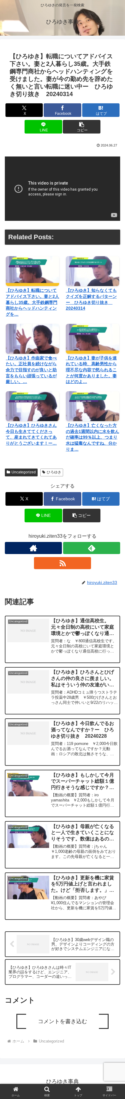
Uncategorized (24, 472)
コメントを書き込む (62, 1021)
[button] (81, 127)
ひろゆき (54, 472)
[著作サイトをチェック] (33, 548)
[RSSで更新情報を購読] (62, 563)
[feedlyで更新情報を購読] (91, 548)
